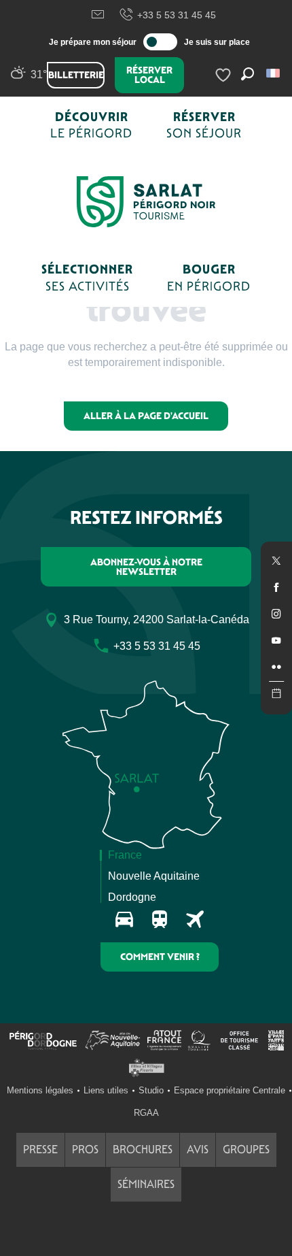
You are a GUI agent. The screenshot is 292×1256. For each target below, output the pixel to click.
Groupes (246, 1149)
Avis (197, 1149)
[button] (274, 73)
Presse (40, 1149)
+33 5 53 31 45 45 (176, 15)
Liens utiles (106, 1090)
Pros (85, 1149)
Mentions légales (40, 1090)
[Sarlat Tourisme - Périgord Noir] (146, 201)
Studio (151, 1090)
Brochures (142, 1149)
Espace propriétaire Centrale (229, 1090)
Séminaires (146, 1184)
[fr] (274, 73)
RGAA (146, 1113)
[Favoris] (225, 75)
